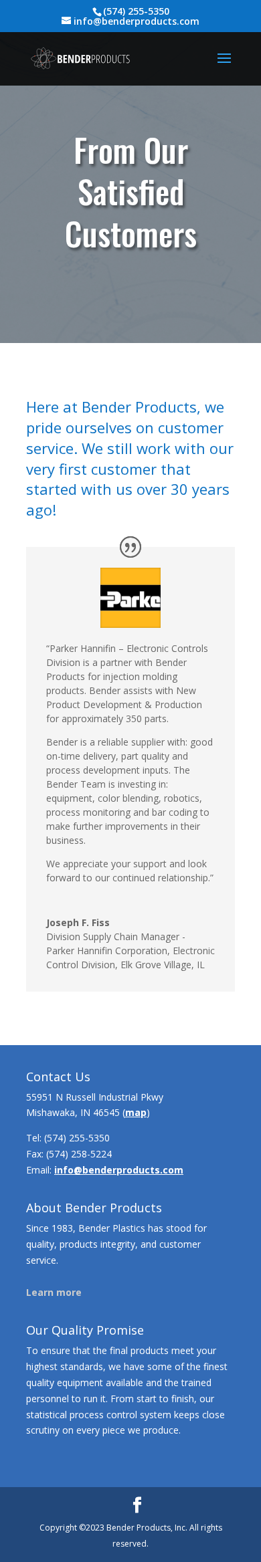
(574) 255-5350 (77, 1137)
